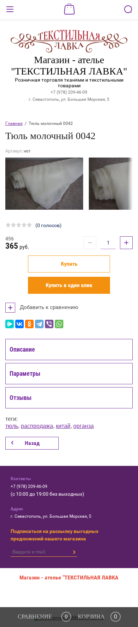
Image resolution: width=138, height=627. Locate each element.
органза (83, 426)
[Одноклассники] (29, 324)
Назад (32, 443)
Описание (22, 349)
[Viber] (49, 324)
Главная (14, 123)
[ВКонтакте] (19, 324)
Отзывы (20, 397)
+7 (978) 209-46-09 (69, 92)
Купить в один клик (69, 285)
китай (63, 426)
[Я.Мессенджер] (9, 324)
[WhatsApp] (59, 324)
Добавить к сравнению (48, 307)
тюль (11, 426)
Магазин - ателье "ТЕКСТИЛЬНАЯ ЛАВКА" (69, 65)
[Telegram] (39, 324)
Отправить (74, 552)
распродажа (37, 426)
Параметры (25, 373)
